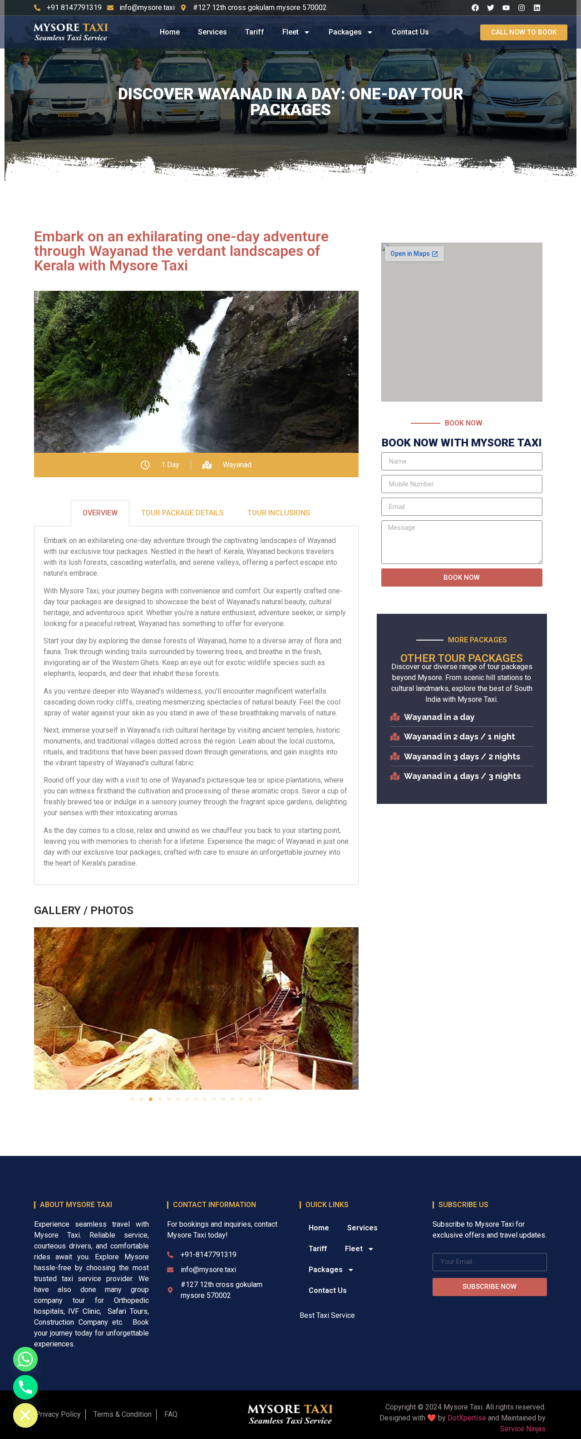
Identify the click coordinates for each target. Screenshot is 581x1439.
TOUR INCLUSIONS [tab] (278, 513)
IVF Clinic (83, 1311)
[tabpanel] (196, 705)
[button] (132, 1099)
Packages (345, 32)
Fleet (290, 32)
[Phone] (25, 1387)
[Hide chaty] (25, 1415)
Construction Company (71, 1322)
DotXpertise (467, 1418)
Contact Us (410, 32)
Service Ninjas (523, 1428)
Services (212, 32)
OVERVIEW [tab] (100, 513)
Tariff (254, 32)
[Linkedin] (537, 7)
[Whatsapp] (25, 1359)
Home (170, 32)
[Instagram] (521, 7)
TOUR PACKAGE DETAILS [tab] (182, 513)
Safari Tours (127, 1311)
